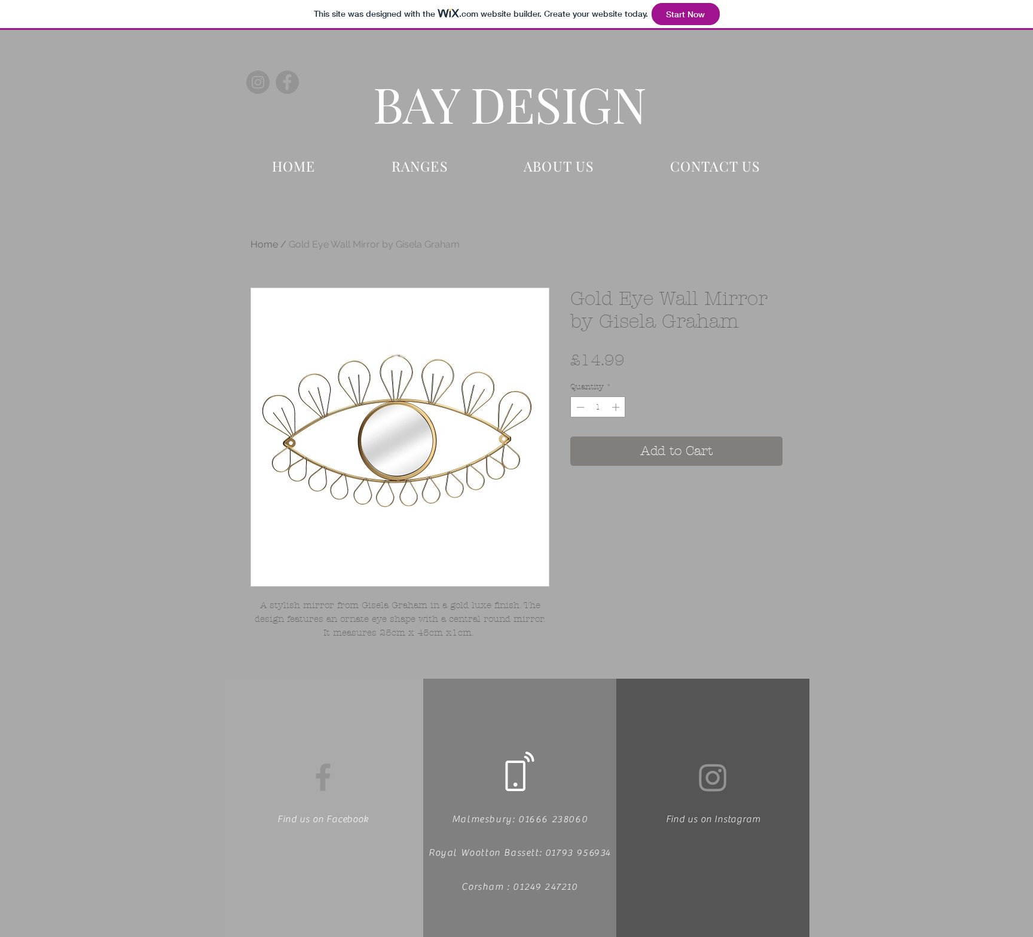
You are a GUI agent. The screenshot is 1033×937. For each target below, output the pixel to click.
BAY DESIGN (510, 103)
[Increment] (617, 407)
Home (264, 244)
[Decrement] (579, 407)
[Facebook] (287, 82)
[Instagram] (258, 82)
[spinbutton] (598, 407)
